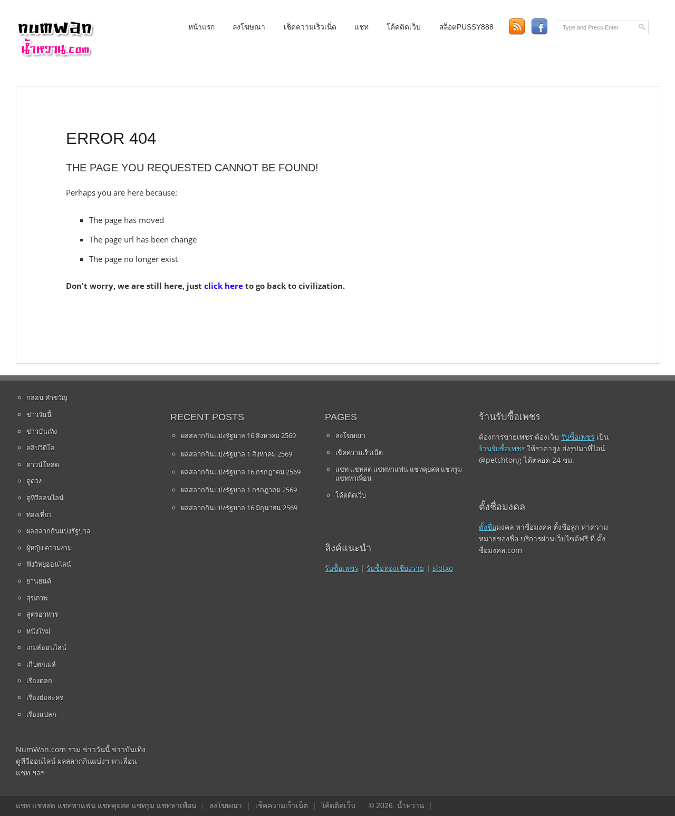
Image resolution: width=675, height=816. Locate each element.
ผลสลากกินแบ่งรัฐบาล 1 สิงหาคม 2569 (236, 454)
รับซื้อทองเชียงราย (395, 568)
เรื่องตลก (39, 680)
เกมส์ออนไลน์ (46, 647)
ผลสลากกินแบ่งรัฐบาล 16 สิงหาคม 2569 (238, 435)
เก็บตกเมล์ (41, 664)
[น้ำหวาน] (55, 55)
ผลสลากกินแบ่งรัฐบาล (58, 531)
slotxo (442, 568)
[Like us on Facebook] (539, 26)
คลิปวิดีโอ (40, 447)
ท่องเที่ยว (39, 514)
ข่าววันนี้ (39, 414)
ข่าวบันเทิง (41, 431)
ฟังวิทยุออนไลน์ (48, 564)
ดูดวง (34, 480)
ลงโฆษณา (249, 27)
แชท (361, 27)
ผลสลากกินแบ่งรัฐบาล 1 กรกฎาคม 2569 (239, 489)
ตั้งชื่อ (487, 527)
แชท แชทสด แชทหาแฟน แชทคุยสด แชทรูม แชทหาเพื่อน (398, 473)
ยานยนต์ (38, 581)
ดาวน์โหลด (42, 464)
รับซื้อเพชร (341, 568)
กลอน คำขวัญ (47, 397)
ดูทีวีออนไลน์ (45, 497)
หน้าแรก (201, 27)
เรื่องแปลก (41, 714)
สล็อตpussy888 (466, 27)
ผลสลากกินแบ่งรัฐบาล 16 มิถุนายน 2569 (239, 507)
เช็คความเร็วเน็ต (310, 27)
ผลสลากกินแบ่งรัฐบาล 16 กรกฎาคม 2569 (241, 472)
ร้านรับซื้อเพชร (502, 448)
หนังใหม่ (38, 631)
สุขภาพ (36, 598)
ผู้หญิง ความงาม (49, 547)
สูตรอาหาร (42, 614)
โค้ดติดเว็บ (404, 27)
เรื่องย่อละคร (44, 697)
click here (223, 285)
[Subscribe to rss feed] (516, 26)
